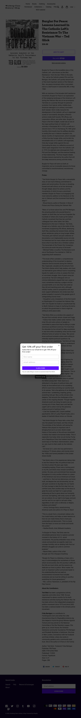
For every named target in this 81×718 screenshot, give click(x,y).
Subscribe (40, 368)
